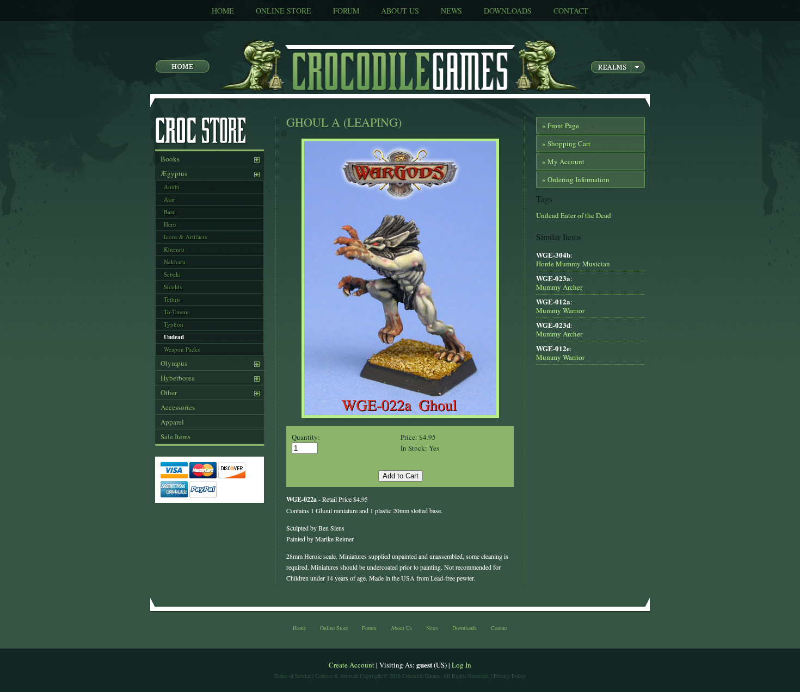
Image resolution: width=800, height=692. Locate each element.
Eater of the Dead (585, 215)
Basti (170, 212)
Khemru (174, 249)
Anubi (172, 187)
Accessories (178, 407)
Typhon (173, 324)
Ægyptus (174, 173)
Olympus (174, 363)
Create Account (351, 665)
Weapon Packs (182, 349)
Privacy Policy (510, 675)
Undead (174, 337)
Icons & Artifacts (185, 237)
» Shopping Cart (566, 143)
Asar (169, 199)
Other (169, 392)
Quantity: (306, 437)
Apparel (172, 422)
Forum (346, 10)
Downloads (508, 10)
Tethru (172, 299)
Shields (173, 287)
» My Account (563, 161)
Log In (461, 665)
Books (170, 159)
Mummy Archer (559, 287)
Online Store (283, 10)
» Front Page (560, 125)
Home (223, 10)
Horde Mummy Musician (573, 263)
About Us (400, 10)
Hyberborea (178, 378)
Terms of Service (292, 675)
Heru (170, 224)
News (451, 10)
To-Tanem (176, 312)
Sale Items (175, 436)
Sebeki (172, 274)
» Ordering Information (576, 179)
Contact (570, 10)
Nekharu (175, 262)
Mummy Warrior (560, 310)
